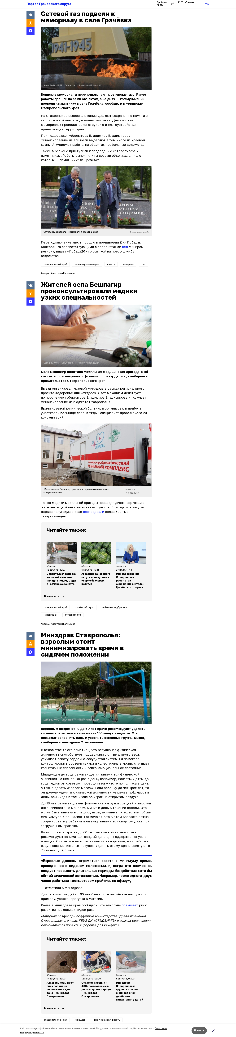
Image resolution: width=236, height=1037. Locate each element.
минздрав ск (50, 614)
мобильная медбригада (114, 607)
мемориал (128, 264)
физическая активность (107, 1020)
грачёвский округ (84, 607)
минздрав (80, 1020)
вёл (125, 247)
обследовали (93, 512)
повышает (130, 905)
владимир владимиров (87, 264)
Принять (199, 1030)
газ (143, 264)
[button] (96, 58)
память (111, 264)
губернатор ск (73, 614)
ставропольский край (55, 264)
